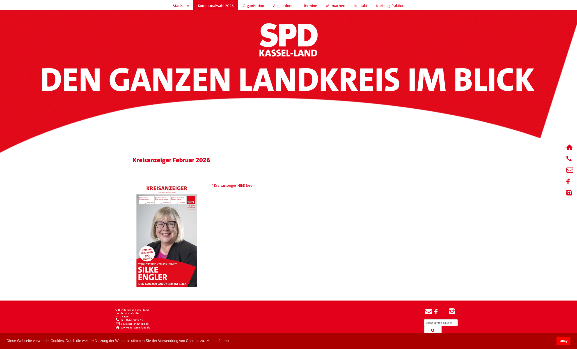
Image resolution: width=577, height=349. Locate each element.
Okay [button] (564, 341)
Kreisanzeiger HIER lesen (234, 184)
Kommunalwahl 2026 (216, 5)
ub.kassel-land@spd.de (134, 323)
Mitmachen (335, 5)
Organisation (253, 5)
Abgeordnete (284, 5)
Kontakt (360, 5)
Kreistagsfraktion (390, 5)
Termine (310, 5)
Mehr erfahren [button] (217, 341)
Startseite (181, 5)
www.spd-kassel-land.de (135, 327)
